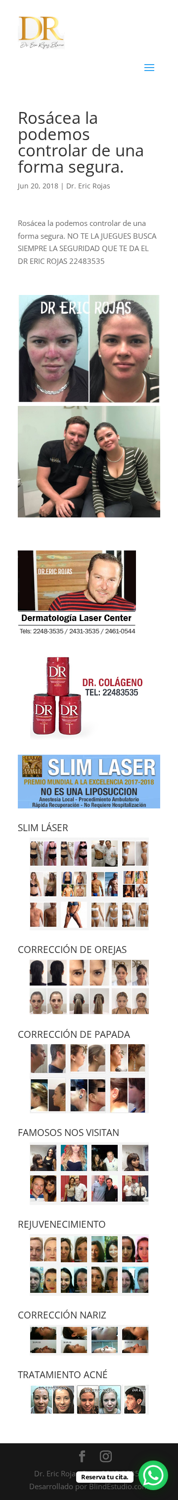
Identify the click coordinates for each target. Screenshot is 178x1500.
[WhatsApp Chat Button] (153, 1475)
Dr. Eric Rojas (88, 185)
